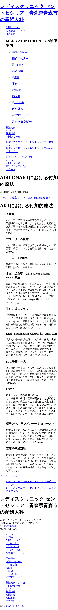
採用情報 (10, 591)
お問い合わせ (13, 585)
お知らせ (10, 537)
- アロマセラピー (15, 577)
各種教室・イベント (16, 553)
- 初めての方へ (14, 561)
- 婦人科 (10, 571)
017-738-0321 (9, 526)
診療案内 (14, 197)
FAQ (8, 588)
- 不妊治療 (11, 564)
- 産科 (9, 567)
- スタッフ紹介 (14, 549)
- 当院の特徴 (12, 546)
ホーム (3, 197)
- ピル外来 (11, 574)
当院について (13, 540)
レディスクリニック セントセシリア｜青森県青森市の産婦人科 (29, 13)
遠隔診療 (10, 594)
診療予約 (10, 601)
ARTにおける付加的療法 (35, 197)
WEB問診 (11, 597)
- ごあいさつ (12, 543)
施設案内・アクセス (16, 582)
